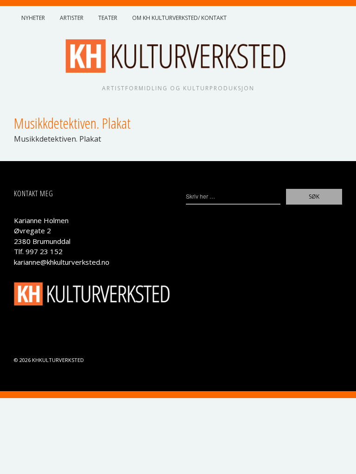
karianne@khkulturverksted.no (61, 262)
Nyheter (33, 18)
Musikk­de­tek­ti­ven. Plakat (57, 139)
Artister (71, 18)
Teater (107, 18)
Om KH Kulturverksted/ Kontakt (179, 18)
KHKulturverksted (58, 359)
